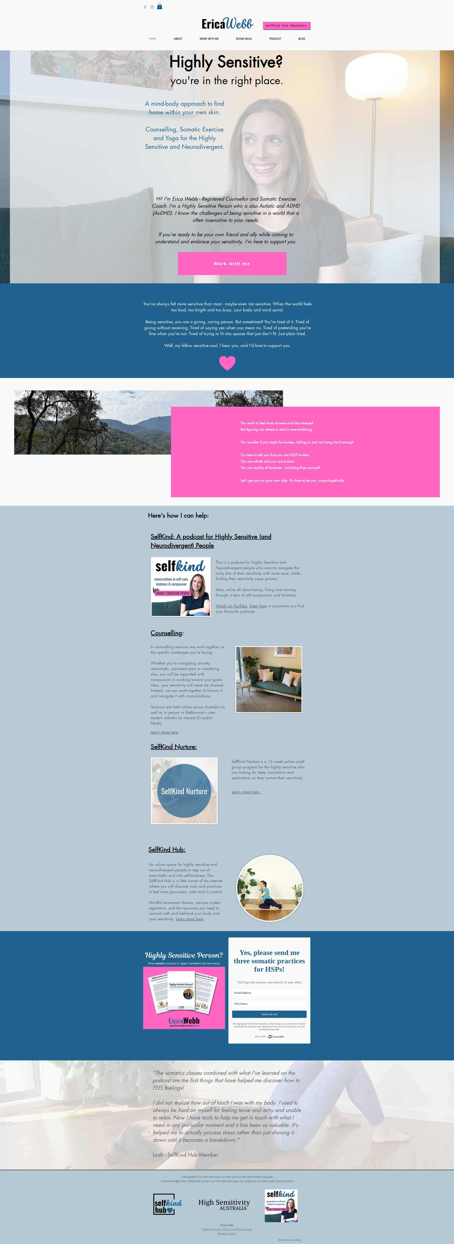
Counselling (166, 633)
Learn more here (164, 732)
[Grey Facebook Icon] (145, 7)
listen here (258, 605)
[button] (159, 6)
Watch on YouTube (231, 605)
